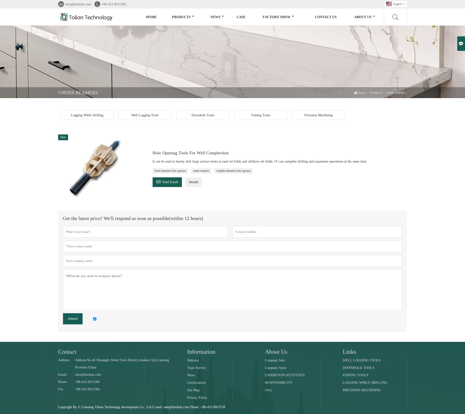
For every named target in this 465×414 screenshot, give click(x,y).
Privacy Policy (197, 397)
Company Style (275, 368)
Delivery (193, 360)
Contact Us (326, 17)
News (215, 17)
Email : (63, 374)
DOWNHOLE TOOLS (358, 368)
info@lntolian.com (78, 4)
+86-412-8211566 (113, 4)
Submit (73, 318)
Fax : (61, 389)
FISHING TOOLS (355, 375)
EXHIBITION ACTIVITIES (285, 375)
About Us (363, 17)
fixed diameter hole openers (170, 170)
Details (193, 182)
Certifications (196, 382)
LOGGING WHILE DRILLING (365, 382)
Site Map (193, 390)
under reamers (201, 170)
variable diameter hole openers (233, 170)
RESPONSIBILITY (279, 382)
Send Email (167, 181)
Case (241, 17)
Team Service (196, 368)
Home (151, 17)
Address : (64, 360)
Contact (67, 352)
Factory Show (277, 17)
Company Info (275, 360)
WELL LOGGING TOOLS (362, 360)
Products (181, 17)
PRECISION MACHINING (362, 390)
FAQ (268, 390)
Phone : (63, 382)
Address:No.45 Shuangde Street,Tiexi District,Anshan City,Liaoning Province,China (122, 363)
